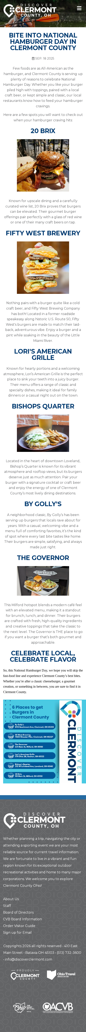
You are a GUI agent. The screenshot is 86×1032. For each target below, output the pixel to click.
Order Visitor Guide (19, 926)
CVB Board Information (22, 919)
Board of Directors (18, 912)
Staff (7, 906)
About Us (11, 899)
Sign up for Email (17, 933)
